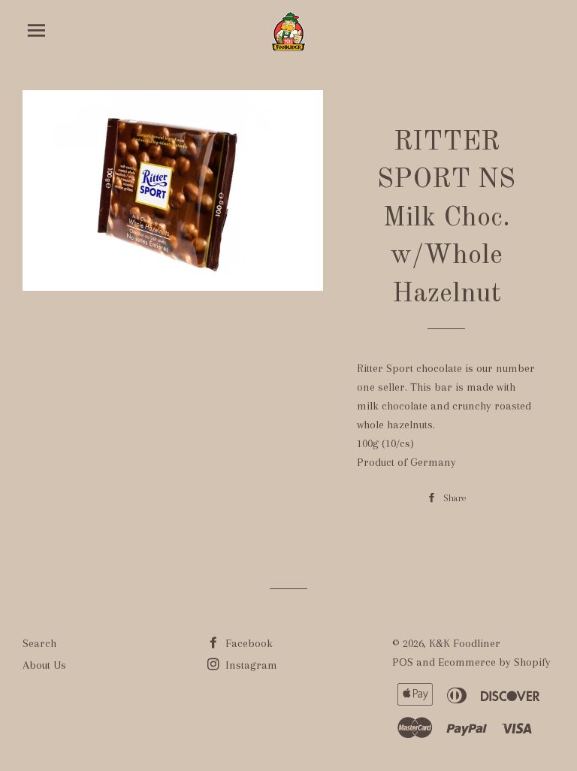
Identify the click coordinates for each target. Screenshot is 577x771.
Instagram (249, 665)
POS (402, 662)
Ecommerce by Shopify (494, 662)
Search (39, 643)
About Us (44, 665)
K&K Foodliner (464, 643)
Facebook (247, 643)
